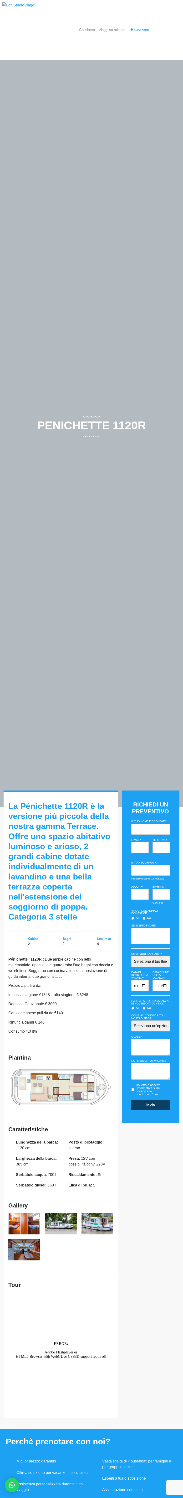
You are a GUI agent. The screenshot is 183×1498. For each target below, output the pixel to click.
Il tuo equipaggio (144, 862)
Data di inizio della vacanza (139, 975)
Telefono (159, 840)
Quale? (136, 1036)
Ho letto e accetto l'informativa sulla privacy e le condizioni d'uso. (148, 1090)
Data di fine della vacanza (160, 975)
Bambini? (158, 886)
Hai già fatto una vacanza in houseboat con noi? (149, 1002)
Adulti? (137, 886)
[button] (12, 1485)
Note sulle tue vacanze (148, 1061)
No (149, 918)
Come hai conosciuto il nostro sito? (148, 1016)
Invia (150, 1105)
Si (137, 918)
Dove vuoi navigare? (146, 954)
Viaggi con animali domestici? (144, 912)
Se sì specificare (143, 925)
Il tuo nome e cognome (149, 821)
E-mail (136, 840)
